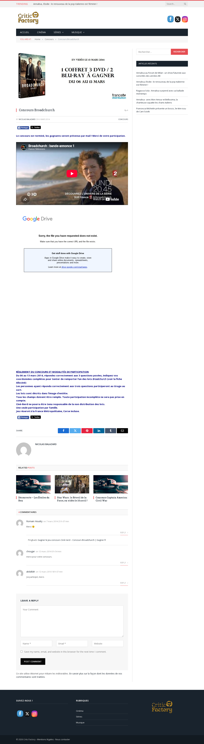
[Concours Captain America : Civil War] (110, 484)
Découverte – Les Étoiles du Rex (33, 499)
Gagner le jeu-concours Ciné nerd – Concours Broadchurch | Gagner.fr (72, 540)
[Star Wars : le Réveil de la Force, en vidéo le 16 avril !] (72, 484)
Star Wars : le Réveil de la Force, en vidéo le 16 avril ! (72, 499)
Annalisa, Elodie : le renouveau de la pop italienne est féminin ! (65, 4)
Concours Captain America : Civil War (112, 499)
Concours (123, 119)
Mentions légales (45, 739)
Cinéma (41, 32)
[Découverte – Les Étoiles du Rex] (33, 484)
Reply (123, 532)
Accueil (24, 32)
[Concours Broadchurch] (72, 77)
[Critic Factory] (28, 18)
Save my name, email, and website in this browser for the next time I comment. (65, 651)
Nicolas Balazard (27, 119)
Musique (77, 32)
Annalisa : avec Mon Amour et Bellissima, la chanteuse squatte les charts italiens (157, 101)
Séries (57, 32)
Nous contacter (62, 739)
